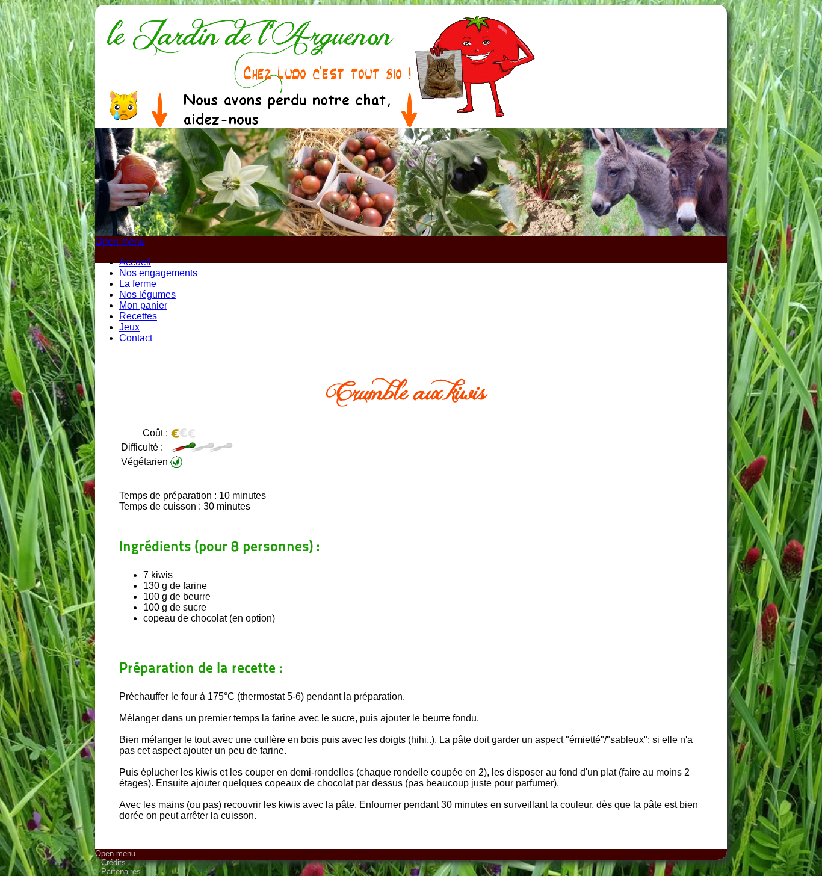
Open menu (120, 241)
